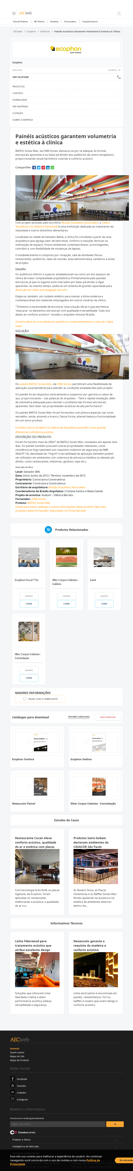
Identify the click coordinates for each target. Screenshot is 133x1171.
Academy (54, 21)
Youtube (21, 1085)
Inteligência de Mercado (25, 1146)
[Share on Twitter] (38, 168)
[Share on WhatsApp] (52, 168)
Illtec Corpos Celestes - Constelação (28, 656)
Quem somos (17, 1052)
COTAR (29, 603)
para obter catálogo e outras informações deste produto (54, 507)
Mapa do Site (17, 1056)
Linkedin (21, 1092)
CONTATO (29, 596)
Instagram (22, 1099)
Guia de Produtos (20, 21)
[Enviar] (115, 1124)
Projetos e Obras (21, 1139)
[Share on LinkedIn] (48, 168)
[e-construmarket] (23, 1132)
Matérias (45, 31)
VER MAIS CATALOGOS (79, 717)
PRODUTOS (18, 86)
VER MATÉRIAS (20, 106)
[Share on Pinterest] (43, 168)
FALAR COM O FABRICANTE (43, 698)
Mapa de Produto (19, 1060)
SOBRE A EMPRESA (22, 119)
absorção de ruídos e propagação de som (41, 290)
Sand (93, 580)
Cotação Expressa (90, 21)
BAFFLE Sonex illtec (38, 503)
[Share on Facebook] (34, 168)
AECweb (17, 31)
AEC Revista (39, 21)
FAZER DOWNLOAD (107, 717)
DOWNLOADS (19, 99)
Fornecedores (70, 21)
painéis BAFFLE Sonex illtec (35, 384)
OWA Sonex (64, 384)
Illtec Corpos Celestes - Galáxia (65, 582)
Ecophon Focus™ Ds (26, 580)
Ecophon (31, 31)
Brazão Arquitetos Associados (80, 222)
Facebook (22, 1079)
